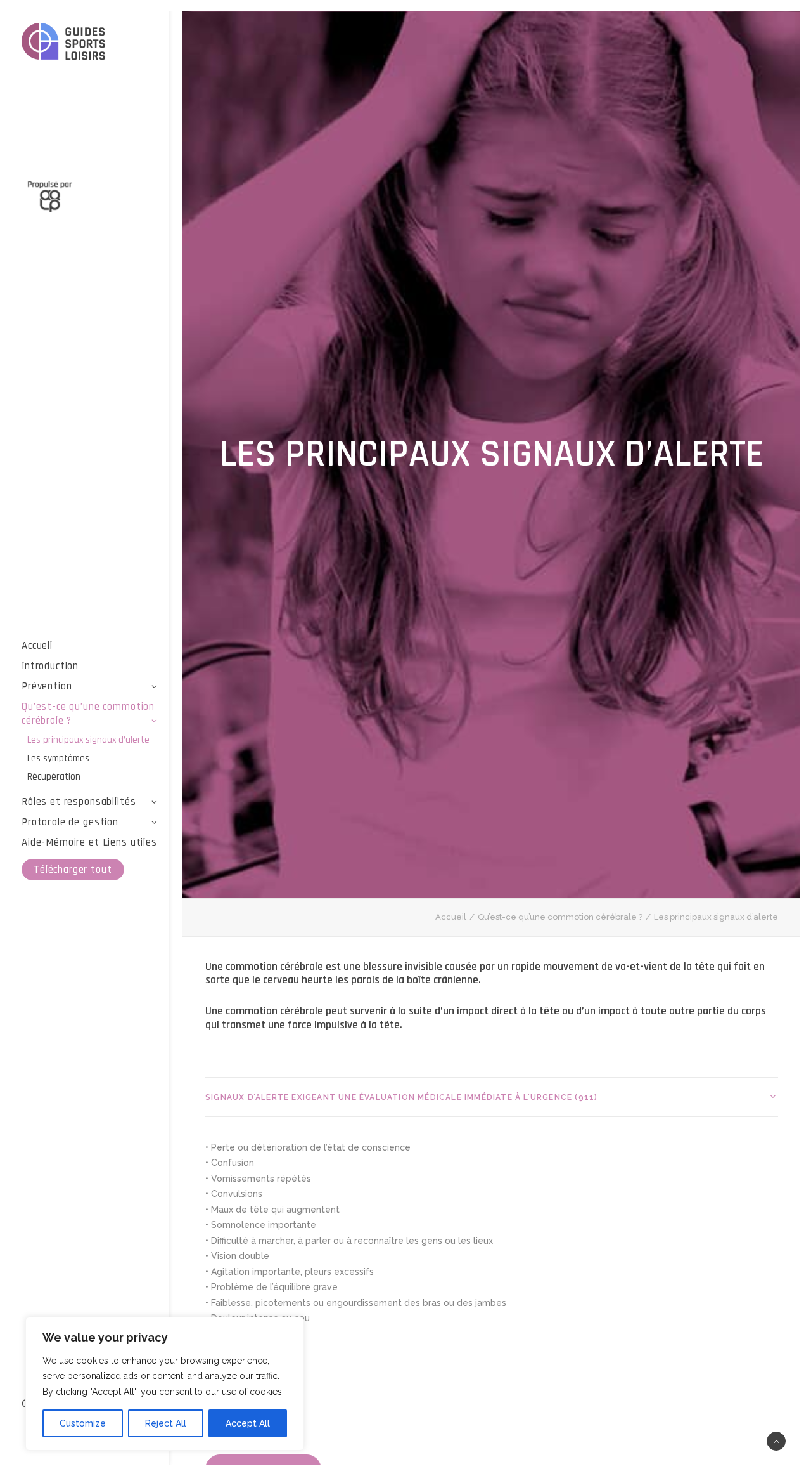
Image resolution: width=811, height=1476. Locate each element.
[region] (164, 1384)
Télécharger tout (73, 870)
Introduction (50, 666)
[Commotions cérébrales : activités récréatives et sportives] (90, 43)
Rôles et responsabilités (79, 802)
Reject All (165, 1423)
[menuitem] (89, 646)
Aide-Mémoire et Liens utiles (89, 842)
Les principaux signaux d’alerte (88, 740)
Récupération (53, 777)
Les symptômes (58, 758)
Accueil (37, 646)
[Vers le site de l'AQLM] (90, 189)
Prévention (47, 686)
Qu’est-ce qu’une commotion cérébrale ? (88, 714)
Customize (83, 1423)
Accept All (248, 1423)
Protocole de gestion (70, 822)
